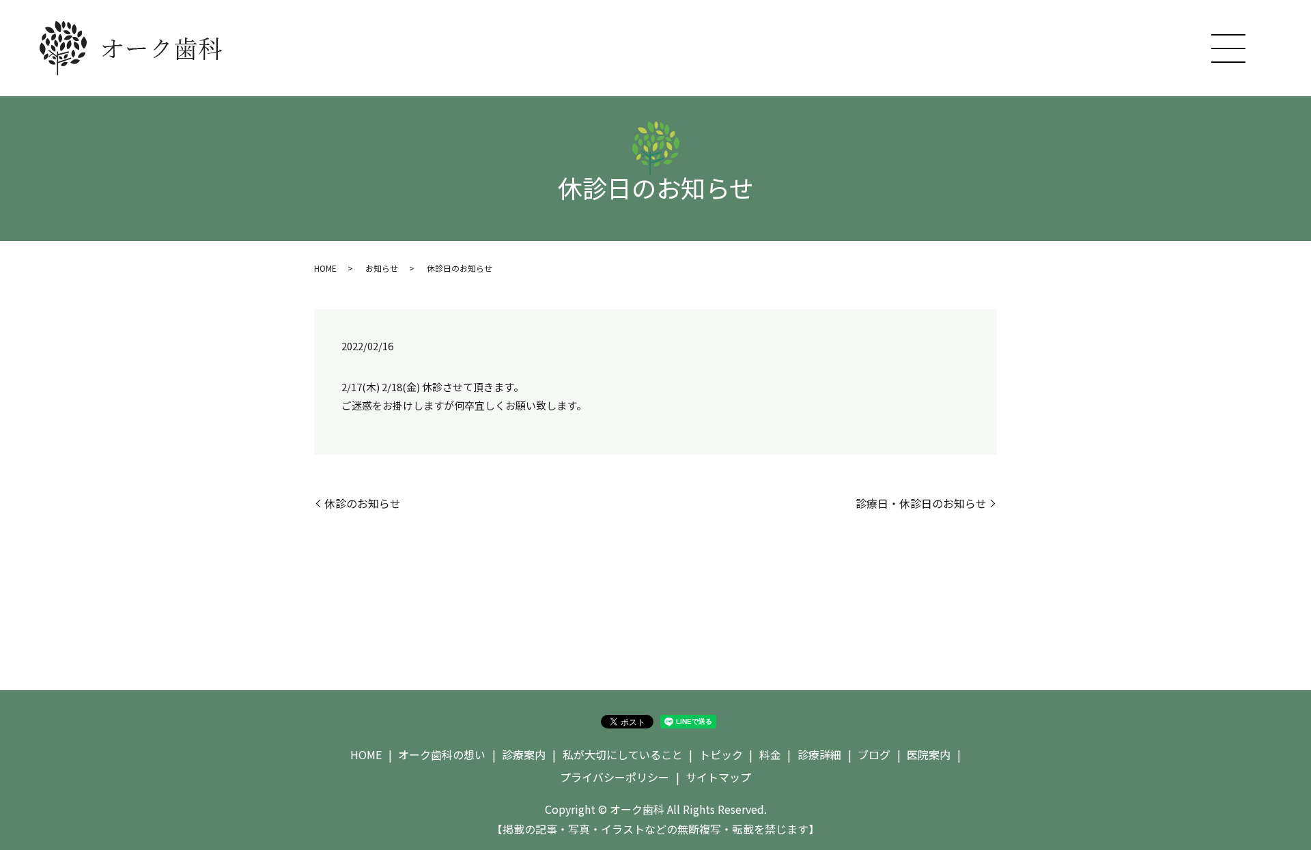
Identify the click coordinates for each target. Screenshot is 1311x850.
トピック (721, 754)
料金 (770, 754)
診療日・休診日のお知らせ (921, 503)
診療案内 (524, 754)
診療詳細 (819, 754)
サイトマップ (718, 777)
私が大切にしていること (623, 754)
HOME (325, 268)
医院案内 (928, 754)
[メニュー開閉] (1228, 48)
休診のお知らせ (362, 503)
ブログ (874, 754)
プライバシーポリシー (614, 777)
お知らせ (381, 268)
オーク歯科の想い (441, 754)
